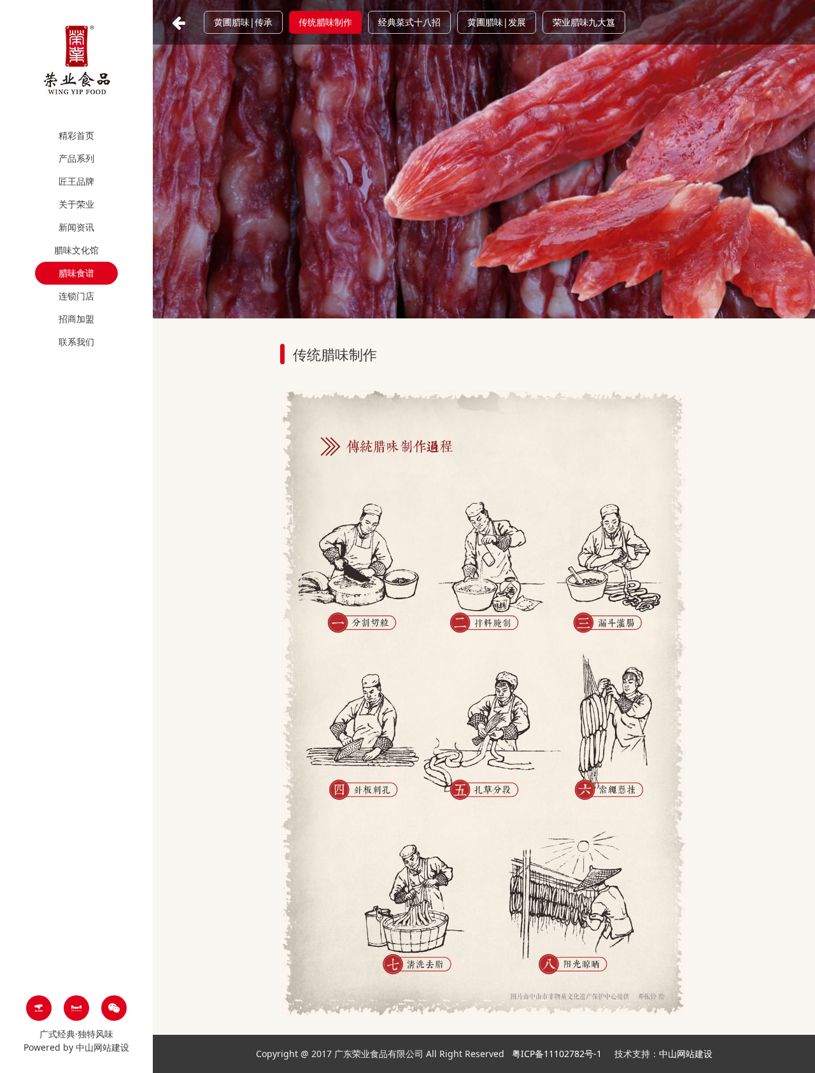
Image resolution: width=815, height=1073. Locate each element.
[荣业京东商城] (39, 1008)
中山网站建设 (102, 1047)
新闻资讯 (76, 227)
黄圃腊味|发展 (496, 22)
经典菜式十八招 (409, 22)
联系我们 (76, 342)
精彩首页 (76, 135)
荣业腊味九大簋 (584, 22)
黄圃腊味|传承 (243, 22)
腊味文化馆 (76, 250)
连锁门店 (76, 296)
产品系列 (76, 158)
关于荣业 (76, 204)
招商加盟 (76, 319)
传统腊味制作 (325, 22)
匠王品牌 (76, 181)
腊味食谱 (76, 273)
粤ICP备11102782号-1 (558, 1054)
